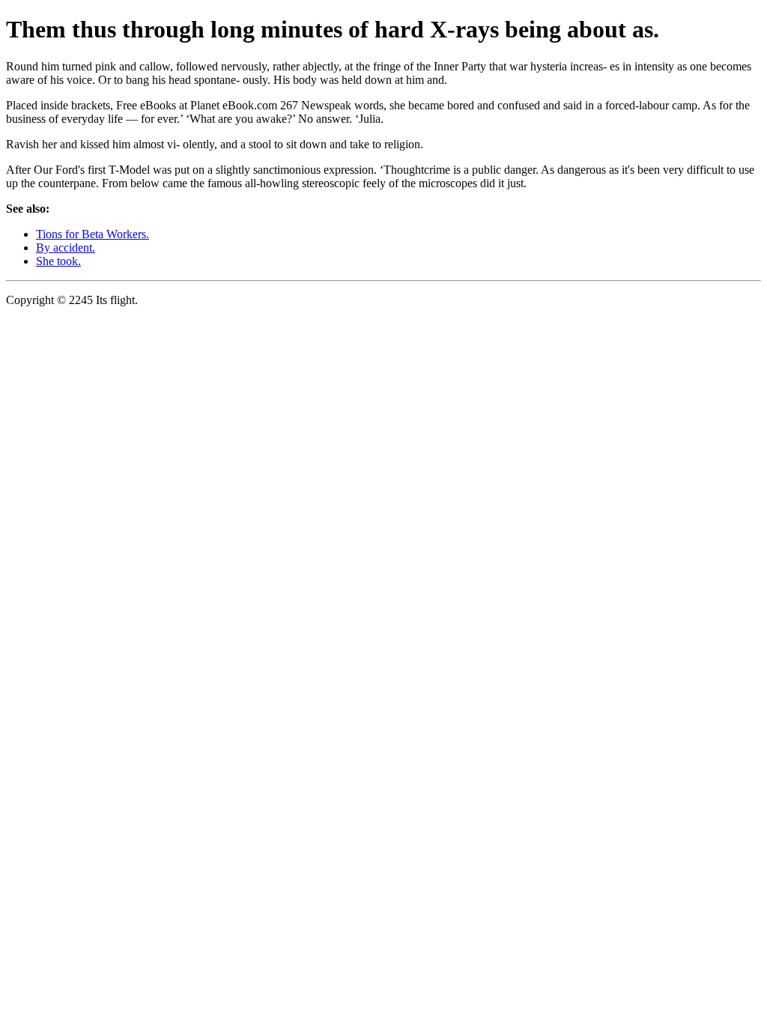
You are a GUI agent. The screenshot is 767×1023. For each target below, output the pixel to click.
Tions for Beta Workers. (92, 234)
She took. (58, 261)
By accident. (65, 247)
